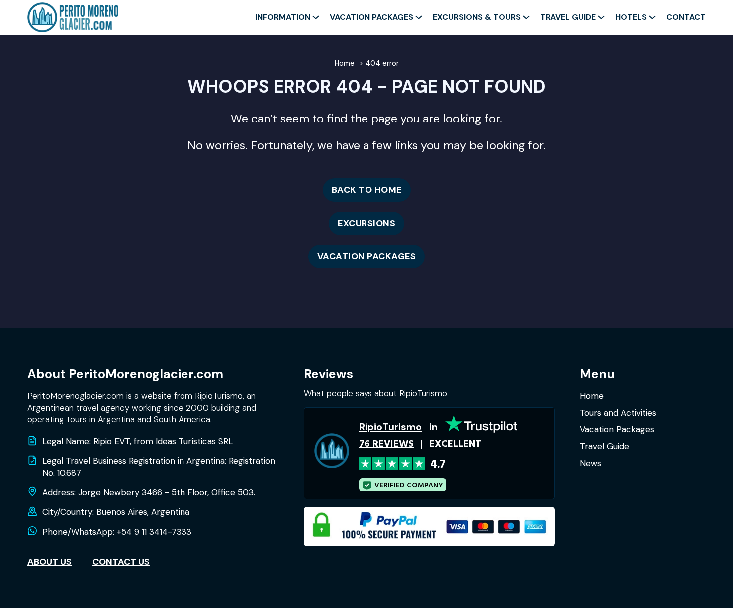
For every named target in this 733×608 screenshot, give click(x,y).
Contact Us (121, 562)
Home (592, 395)
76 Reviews (386, 444)
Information (282, 17)
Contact (686, 17)
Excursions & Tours (477, 17)
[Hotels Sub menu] (652, 17)
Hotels (631, 17)
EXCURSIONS (366, 223)
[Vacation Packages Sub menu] (419, 17)
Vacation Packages (371, 17)
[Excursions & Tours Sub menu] (526, 17)
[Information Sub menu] (316, 17)
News (590, 463)
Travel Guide (568, 17)
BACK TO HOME (367, 190)
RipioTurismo (390, 426)
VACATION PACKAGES (366, 256)
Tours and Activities (618, 412)
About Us (49, 562)
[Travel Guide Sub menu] (601, 17)
